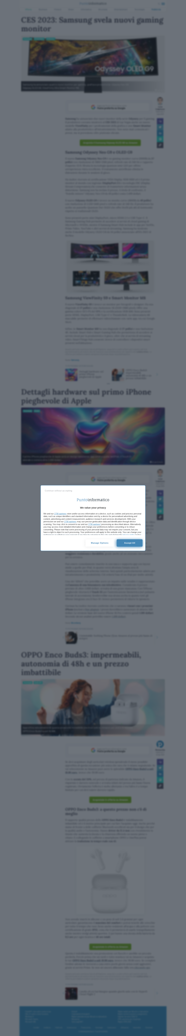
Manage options (100, 543)
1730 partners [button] (60, 513)
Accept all (129, 543)
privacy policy (129, 535)
